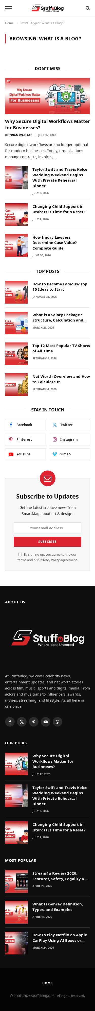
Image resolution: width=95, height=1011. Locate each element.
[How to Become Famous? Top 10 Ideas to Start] (16, 292)
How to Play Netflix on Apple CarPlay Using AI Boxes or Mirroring (59, 940)
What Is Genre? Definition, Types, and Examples (57, 906)
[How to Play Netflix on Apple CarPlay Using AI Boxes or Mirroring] (16, 943)
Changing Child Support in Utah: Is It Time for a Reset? (58, 209)
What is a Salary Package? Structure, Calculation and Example (57, 320)
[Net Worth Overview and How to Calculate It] (16, 384)
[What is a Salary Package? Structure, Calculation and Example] (16, 323)
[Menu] (8, 8)
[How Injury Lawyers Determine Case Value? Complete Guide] (16, 245)
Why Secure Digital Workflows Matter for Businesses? (52, 761)
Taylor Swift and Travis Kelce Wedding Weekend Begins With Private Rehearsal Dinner (59, 177)
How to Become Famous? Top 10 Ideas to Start (59, 286)
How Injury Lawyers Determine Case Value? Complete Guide (54, 243)
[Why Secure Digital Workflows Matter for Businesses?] (47, 96)
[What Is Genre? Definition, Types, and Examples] (16, 912)
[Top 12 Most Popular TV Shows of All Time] (16, 353)
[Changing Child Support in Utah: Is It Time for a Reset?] (16, 214)
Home (47, 983)
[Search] (87, 8)
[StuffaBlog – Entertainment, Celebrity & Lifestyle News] (47, 8)
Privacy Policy (50, 560)
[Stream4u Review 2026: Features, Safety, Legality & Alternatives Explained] (16, 881)
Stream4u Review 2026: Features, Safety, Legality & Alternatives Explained (58, 878)
